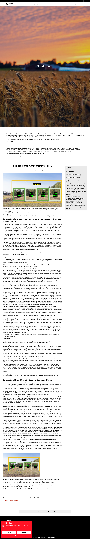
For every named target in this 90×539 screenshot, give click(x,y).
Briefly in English (35, 4)
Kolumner (46, 4)
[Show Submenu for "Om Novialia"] (29, 4)
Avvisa (9, 532)
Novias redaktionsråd (71, 176)
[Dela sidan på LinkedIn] (51, 511)
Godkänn (24, 532)
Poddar (69, 4)
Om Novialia (25, 4)
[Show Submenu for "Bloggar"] (64, 4)
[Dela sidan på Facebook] (48, 511)
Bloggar (61, 4)
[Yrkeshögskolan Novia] (9, 4)
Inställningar (17, 535)
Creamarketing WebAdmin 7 (51, 537)
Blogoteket (76, 4)
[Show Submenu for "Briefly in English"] (40, 4)
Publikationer (53, 4)
